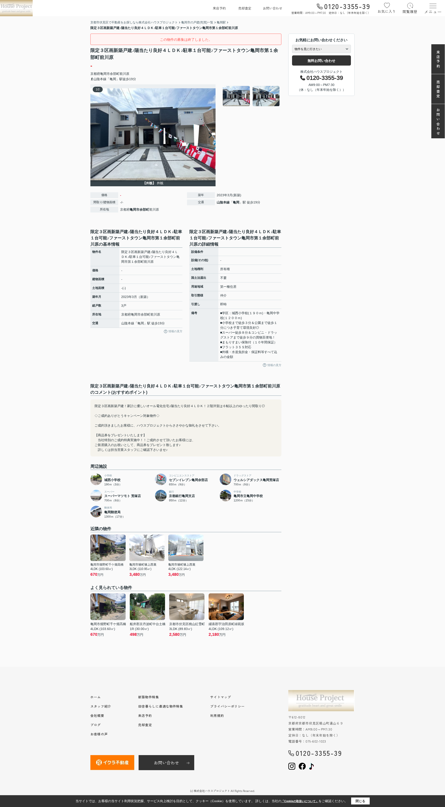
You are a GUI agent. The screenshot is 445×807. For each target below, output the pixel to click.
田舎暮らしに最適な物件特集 (160, 706)
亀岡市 (105, 74)
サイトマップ (220, 697)
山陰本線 (223, 202)
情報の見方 (175, 331)
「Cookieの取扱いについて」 (299, 801)
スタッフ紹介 (100, 706)
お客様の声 (99, 734)
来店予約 (219, 8)
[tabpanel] (251, 96)
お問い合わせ (272, 8)
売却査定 (244, 8)
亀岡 (236, 202)
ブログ (95, 724)
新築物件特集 (148, 697)
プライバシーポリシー (227, 706)
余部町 (115, 74)
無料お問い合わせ (321, 61)
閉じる (360, 801)
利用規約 (217, 715)
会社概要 (97, 715)
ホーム (95, 697)
